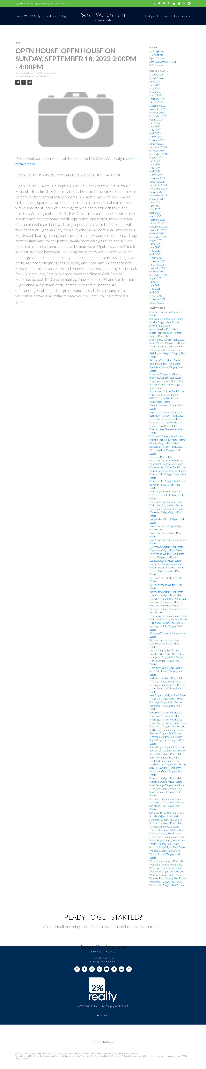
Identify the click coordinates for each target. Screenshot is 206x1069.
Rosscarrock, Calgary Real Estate (167, 750)
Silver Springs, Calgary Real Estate (167, 785)
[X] (99, 969)
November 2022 (158, 230)
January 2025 (156, 143)
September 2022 (158, 236)
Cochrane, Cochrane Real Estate (166, 460)
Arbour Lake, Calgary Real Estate (166, 339)
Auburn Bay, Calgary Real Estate (166, 346)
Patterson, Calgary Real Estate (165, 712)
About (185, 16)
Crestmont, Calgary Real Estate (166, 501)
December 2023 (158, 185)
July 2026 (154, 81)
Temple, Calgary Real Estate (164, 826)
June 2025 (154, 126)
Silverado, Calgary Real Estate (165, 788)
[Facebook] (84, 969)
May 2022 (154, 250)
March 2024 (155, 174)
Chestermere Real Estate (162, 426)
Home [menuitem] (18, 16)
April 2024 (155, 171)
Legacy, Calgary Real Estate (164, 650)
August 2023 (156, 198)
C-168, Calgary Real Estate (163, 394)
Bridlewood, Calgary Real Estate (166, 391)
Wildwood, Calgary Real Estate (166, 871)
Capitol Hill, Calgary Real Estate (166, 412)
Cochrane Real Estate (161, 457)
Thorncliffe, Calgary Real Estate (166, 830)
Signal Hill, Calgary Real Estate (165, 781)
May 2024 (154, 167)
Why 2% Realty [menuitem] (32, 16)
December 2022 (158, 226)
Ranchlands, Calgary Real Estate (166, 726)
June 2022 (154, 247)
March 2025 (155, 136)
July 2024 (154, 160)
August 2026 (156, 78)
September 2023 (158, 195)
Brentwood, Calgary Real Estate (166, 381)
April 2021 (155, 292)
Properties (48, 16)
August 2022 (156, 240)
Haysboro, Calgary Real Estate (165, 602)
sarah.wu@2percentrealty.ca (52, 3)
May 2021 (154, 288)
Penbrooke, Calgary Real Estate (166, 716)
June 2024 (154, 164)
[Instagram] (92, 969)
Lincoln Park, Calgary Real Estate (167, 653)
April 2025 (155, 133)
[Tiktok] (114, 969)
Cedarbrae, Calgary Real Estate (166, 419)
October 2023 (156, 192)
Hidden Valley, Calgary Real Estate (168, 615)
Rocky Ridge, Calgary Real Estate (167, 747)
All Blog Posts (156, 51)
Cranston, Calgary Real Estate (165, 491)
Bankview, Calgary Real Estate (165, 350)
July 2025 (154, 122)
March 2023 (155, 216)
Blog (175, 16)
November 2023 (158, 188)
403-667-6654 (26, 3)
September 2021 (158, 274)
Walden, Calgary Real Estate (164, 850)
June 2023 (154, 205)
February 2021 (157, 299)
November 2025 (158, 109)
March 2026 (155, 95)
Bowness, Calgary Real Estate (165, 374)
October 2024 (156, 150)
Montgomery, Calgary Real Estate (167, 684)
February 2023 (157, 219)
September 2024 (158, 154)
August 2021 (156, 278)
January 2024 (156, 181)
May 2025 (154, 129)
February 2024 (157, 178)
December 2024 (158, 147)
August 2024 (156, 157)
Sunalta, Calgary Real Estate (164, 816)
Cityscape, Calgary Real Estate (165, 446)
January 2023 (156, 223)
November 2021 (158, 267)
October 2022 (156, 233)
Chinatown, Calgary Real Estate (166, 436)
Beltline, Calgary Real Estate (164, 363)
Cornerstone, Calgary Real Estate (167, 467)
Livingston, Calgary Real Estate (166, 657)
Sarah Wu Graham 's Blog (162, 61)
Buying (148, 16)
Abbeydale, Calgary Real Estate (166, 318)
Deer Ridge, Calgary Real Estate (166, 508)
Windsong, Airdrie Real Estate (165, 874)
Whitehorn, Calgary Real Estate (166, 868)
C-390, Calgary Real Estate (163, 398)
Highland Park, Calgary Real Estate (168, 619)
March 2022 (155, 257)
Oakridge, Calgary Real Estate (165, 702)
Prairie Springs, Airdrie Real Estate (168, 722)
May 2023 (154, 209)
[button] (24, 3)
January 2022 (156, 264)
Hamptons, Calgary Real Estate (165, 595)
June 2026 (154, 84)
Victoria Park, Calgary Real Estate (167, 847)
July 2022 (154, 243)
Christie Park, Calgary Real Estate (167, 439)
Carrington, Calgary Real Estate (166, 415)
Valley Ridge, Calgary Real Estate (167, 840)
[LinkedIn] (121, 969)
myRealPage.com (107, 1042)
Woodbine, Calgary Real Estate (166, 881)
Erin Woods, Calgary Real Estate (166, 553)
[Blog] (77, 969)
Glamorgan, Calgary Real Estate (166, 591)
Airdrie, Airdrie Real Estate (164, 329)
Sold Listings (156, 65)
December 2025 (158, 105)
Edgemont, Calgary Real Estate (165, 550)
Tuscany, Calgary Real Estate (164, 833)
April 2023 (155, 212)
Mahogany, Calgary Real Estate (166, 667)
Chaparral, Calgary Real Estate (165, 422)
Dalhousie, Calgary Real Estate (166, 505)
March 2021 (155, 295)
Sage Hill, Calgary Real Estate (165, 767)
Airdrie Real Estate (159, 325)
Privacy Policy (103, 1015)
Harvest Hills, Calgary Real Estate (167, 598)
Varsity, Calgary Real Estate (164, 843)
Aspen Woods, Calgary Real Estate (167, 343)
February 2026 (157, 98)
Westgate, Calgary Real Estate (165, 864)
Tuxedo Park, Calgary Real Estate (167, 836)
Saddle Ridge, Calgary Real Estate (167, 764)
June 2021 (154, 285)
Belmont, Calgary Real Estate (164, 360)
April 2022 (155, 254)
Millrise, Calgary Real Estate (164, 681)
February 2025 (157, 140)
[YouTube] (106, 969)
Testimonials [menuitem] (163, 16)
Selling (62, 16)
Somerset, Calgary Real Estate (37, 76)
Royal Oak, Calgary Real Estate (165, 754)
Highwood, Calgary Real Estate (166, 622)
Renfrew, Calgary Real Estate (165, 733)
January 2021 (156, 302)
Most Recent (156, 74)
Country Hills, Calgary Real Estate (167, 481)
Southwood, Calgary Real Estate (166, 802)
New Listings (156, 54)
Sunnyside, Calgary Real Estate (165, 823)
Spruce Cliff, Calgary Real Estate (166, 812)
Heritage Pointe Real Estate (164, 605)
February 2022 (157, 261)
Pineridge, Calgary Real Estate (165, 719)
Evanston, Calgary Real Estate (165, 560)
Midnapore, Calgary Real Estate (166, 678)
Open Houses (156, 58)
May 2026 (154, 88)
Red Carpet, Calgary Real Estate (166, 729)
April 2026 (155, 91)
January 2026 (156, 102)
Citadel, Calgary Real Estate (164, 443)
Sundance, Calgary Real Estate (165, 819)
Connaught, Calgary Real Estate (166, 463)
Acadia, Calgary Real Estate (164, 322)
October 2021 (156, 271)
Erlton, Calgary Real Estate (163, 557)
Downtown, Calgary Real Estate (166, 546)
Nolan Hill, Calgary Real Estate (166, 698)
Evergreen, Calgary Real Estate (166, 564)
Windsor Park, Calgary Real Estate (167, 878)
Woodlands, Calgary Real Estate (166, 885)
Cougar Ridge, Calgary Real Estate (167, 470)
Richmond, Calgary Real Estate (165, 736)
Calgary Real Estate (160, 401)
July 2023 (154, 202)
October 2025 (156, 112)
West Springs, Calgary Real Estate (167, 861)
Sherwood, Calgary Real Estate (165, 778)
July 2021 (154, 281)
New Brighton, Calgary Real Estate (167, 695)
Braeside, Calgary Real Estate (165, 377)
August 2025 (156, 119)
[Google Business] (129, 969)
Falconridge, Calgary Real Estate (166, 567)
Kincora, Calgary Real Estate (164, 640)
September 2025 (158, 116)
